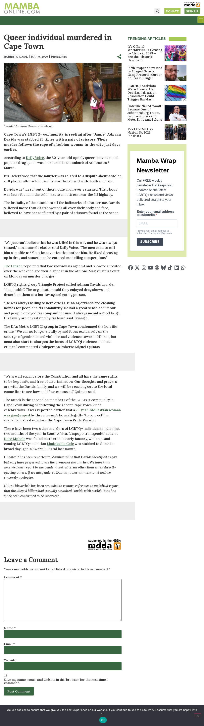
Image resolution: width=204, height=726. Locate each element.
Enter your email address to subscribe (156, 213)
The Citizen (13, 266)
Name (10, 628)
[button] (157, 11)
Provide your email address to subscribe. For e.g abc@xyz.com (154, 232)
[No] (197, 715)
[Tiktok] (170, 267)
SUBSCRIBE (150, 241)
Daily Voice (35, 157)
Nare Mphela (14, 439)
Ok (103, 720)
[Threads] (156, 267)
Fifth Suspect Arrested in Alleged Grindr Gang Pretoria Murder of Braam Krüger (145, 73)
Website (10, 660)
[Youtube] (150, 267)
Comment (13, 577)
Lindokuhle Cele (60, 444)
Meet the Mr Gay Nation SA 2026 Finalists (140, 132)
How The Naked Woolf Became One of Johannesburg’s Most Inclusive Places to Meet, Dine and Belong (145, 112)
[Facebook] (130, 267)
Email (9, 643)
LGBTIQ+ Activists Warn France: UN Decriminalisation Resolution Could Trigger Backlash (142, 92)
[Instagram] (143, 267)
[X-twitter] (137, 267)
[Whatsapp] (183, 267)
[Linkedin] (176, 267)
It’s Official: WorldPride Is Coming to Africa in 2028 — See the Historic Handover (145, 53)
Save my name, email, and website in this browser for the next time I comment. (56, 681)
